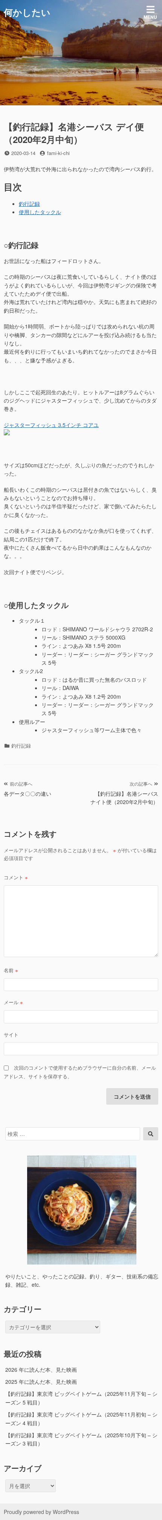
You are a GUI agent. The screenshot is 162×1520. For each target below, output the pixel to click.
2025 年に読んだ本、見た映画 (41, 1381)
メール (13, 1002)
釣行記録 (29, 203)
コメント (16, 877)
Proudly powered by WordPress (41, 1511)
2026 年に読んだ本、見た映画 (41, 1369)
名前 (11, 970)
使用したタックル (40, 212)
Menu (150, 17)
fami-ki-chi (58, 153)
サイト (11, 1034)
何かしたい (27, 12)
